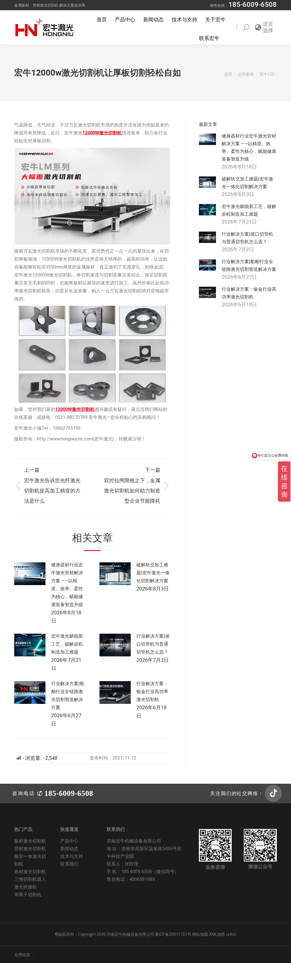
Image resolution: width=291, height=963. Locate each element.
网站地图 (200, 934)
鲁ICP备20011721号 (173, 934)
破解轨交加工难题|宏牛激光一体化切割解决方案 (153, 572)
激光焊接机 (25, 887)
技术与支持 (71, 856)
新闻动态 (69, 848)
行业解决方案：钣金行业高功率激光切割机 (152, 691)
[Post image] (29, 573)
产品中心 (69, 841)
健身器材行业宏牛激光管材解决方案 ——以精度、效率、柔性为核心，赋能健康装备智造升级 (67, 584)
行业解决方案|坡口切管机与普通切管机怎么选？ (153, 644)
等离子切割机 (27, 894)
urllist (231, 934)
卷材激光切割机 (30, 871)
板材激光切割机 (30, 841)
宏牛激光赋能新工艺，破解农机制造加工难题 (67, 644)
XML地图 (217, 934)
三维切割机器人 (30, 879)
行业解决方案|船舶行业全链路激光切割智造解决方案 (67, 695)
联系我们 (69, 864)
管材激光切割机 (30, 848)
